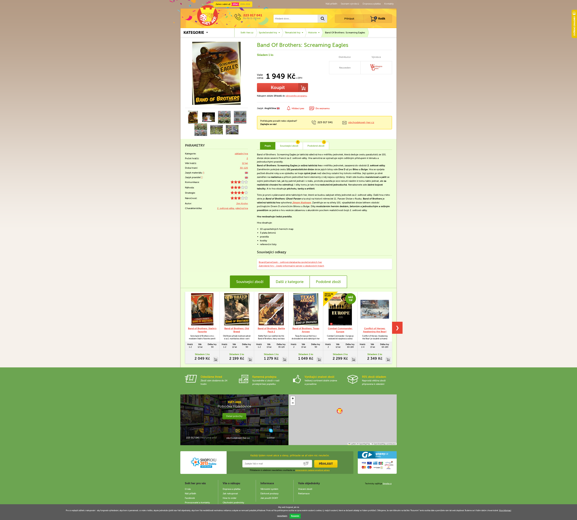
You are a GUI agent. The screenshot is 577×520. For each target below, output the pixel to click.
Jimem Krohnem (301, 202)
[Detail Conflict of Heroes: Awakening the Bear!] (374, 309)
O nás (188, 489)
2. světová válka (225, 208)
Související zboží (249, 282)
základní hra (241, 153)
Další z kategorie (290, 282)
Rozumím (295, 516)
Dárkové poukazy (269, 493)
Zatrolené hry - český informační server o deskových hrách (291, 265)
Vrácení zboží (305, 489)
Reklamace (304, 493)
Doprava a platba (372, 3)
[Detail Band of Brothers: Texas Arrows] (306, 309)
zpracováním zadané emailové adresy (312, 470)
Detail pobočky (234, 416)
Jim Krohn (242, 203)
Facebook (190, 498)
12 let (245, 163)
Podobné (316, 144)
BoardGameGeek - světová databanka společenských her (290, 262)
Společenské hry (268, 32)
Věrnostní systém (269, 489)
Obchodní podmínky (233, 502)
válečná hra (241, 208)
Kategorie (193, 32)
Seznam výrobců (350, 3)
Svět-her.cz (247, 32)
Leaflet (353, 444)
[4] (239, 193)
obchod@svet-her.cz (361, 122)
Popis (268, 145)
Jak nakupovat (230, 493)
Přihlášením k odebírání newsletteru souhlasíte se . (290, 470)
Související (289, 144)
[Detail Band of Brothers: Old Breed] (237, 309)
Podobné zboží (328, 282)
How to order (230, 498)
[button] (339, 411)
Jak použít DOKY (269, 498)
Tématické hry (292, 32)
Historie (312, 32)
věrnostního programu (296, 96)
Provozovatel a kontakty (197, 502)
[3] (239, 182)
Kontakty (389, 3)
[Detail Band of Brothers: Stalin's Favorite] (202, 309)
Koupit (278, 87)
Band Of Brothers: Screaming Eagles (345, 32)
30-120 (244, 167)
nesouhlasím (282, 516)
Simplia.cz (387, 483)
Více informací (505, 510)
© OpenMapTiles (363, 444)
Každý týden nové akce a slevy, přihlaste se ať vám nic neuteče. (290, 455)
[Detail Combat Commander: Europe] (340, 309)
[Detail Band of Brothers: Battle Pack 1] (271, 309)
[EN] (246, 172)
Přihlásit (349, 18)
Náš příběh (331, 3)
